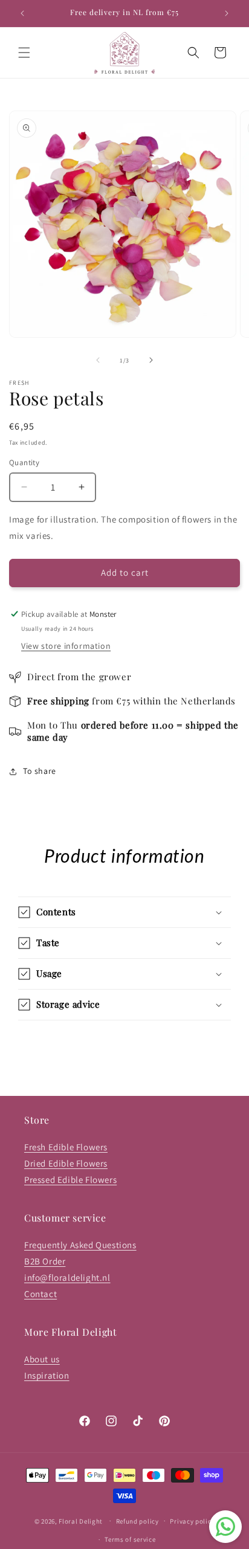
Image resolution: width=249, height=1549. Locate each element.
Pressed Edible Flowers (70, 1179)
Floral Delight (81, 1520)
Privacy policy (192, 1521)
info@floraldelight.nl (67, 1277)
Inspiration (47, 1375)
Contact (40, 1293)
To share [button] (39, 770)
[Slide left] (98, 360)
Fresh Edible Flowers (66, 1147)
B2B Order (44, 1261)
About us (42, 1359)
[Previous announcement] (22, 13)
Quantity (24, 462)
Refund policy (137, 1521)
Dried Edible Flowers (66, 1163)
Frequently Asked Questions (80, 1245)
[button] (24, 52)
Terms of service (130, 1539)
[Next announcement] (226, 13)
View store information (66, 645)
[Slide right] (151, 360)
